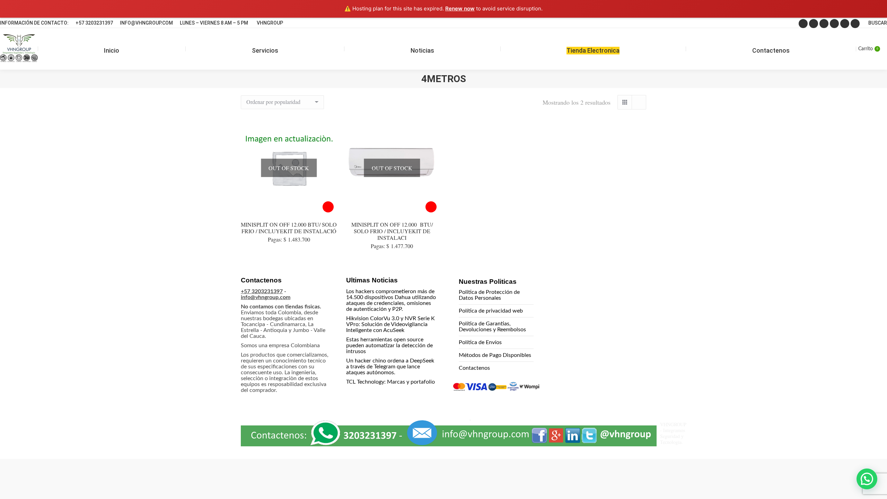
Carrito (868, 48)
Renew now (460, 8)
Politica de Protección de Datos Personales (489, 295)
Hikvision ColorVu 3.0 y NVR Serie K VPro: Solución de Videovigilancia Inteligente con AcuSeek (390, 324)
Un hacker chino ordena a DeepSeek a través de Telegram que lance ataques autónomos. (390, 366)
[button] (867, 479)
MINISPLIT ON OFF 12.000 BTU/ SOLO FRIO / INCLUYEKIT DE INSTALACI (392, 231)
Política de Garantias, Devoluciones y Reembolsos (492, 326)
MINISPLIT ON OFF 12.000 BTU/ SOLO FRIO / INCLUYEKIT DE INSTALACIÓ (289, 228)
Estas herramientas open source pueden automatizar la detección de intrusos (389, 345)
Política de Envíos (480, 342)
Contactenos (474, 368)
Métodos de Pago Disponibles (495, 355)
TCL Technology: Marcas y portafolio (390, 382)
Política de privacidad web (491, 311)
